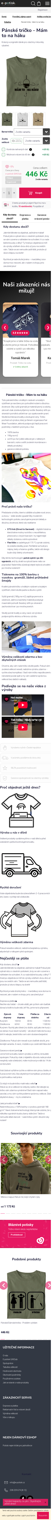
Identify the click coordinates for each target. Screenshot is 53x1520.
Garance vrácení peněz (41, 217)
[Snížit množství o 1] (4, 193)
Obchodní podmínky (12, 1375)
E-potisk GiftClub (10, 1359)
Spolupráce (8, 1363)
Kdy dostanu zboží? (9, 216)
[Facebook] (23, 1498)
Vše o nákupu (9, 1417)
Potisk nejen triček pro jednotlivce (17, 1445)
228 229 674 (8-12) (18, 1490)
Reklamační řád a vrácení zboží (16, 1409)
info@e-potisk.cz (17, 1482)
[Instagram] (30, 1498)
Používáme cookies (11, 1379)
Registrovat (11, 182)
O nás (5, 1355)
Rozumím (43, 1515)
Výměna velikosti (10, 1413)
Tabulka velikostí (10, 1367)
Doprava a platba (25, 217)
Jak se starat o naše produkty (16, 1382)
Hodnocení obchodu (12, 1371)
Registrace (42, 10)
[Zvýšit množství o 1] (14, 193)
